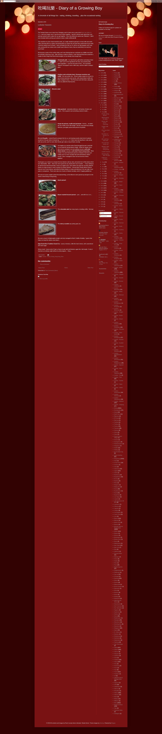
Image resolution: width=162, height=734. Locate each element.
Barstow (116, 110)
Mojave (116, 533)
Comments (104, 216)
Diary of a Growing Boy (106, 24)
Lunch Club (117, 514)
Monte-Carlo (117, 539)
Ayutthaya (116, 92)
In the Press (117, 462)
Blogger (113, 723)
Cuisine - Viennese (116, 395)
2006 (102, 195)
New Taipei (117, 545)
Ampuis (116, 75)
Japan (115, 470)
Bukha (116, 128)
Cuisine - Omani (118, 319)
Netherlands (117, 543)
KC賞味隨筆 (102, 239)
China (115, 147)
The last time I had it (65, 140)
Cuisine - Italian (118, 267)
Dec (103, 105)
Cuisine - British (118, 181)
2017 (102, 93)
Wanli (115, 696)
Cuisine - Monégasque (117, 302)
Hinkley (116, 449)
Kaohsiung (117, 474)
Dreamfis (101, 273)
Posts (102, 213)
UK (115, 675)
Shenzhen (117, 622)
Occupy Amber (118, 553)
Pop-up (116, 574)
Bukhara (116, 130)
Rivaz (115, 590)
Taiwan (116, 649)
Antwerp (116, 77)
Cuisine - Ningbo (118, 312)
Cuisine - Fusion (118, 219)
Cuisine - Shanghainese (118, 354)
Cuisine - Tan (117, 375)
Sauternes (117, 612)
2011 (102, 183)
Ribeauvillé (117, 584)
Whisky (116, 698)
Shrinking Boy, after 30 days (106, 154)
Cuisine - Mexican (119, 294)
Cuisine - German (119, 222)
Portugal (116, 576)
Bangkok (116, 106)
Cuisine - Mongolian (117, 305)
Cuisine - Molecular (116, 299)
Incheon (116, 464)
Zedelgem (117, 713)
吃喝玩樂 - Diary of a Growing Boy (70, 8)
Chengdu (116, 143)
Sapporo (116, 610)
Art (115, 81)
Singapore (117, 628)
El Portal (116, 418)
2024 (102, 77)
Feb (103, 175)
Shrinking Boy (118, 624)
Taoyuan (116, 653)
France (116, 426)
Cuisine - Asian (118, 169)
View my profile (43, 278)
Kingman (116, 484)
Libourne (116, 506)
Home (66, 267)
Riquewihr (116, 588)
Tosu (115, 663)
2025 (102, 75)
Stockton (116, 634)
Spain (115, 630)
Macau (116, 518)
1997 (102, 199)
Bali (115, 104)
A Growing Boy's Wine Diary (104, 226)
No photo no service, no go (105, 135)
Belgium (116, 118)
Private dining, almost (105, 114)
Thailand (116, 659)
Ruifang (116, 596)
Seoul (115, 616)
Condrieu (116, 153)
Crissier (116, 157)
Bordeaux (116, 122)
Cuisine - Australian (116, 172)
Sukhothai (116, 638)
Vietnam (116, 694)
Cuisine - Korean (118, 281)
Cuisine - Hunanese (117, 254)
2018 (102, 91)
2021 (102, 84)
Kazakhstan (117, 476)
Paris (115, 565)
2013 (102, 103)
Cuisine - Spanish (119, 365)
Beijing (116, 116)
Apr (103, 171)
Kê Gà (116, 478)
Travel (115, 671)
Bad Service (117, 98)
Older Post (90, 267)
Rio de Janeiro (118, 586)
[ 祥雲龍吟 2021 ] (103, 257)
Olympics (116, 557)
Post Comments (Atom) (51, 270)
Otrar (115, 563)
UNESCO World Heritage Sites (118, 678)
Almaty (116, 73)
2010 (102, 185)
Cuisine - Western (119, 401)
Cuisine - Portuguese (117, 336)
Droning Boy (117, 410)
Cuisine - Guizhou (119, 229)
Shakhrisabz (117, 618)
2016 (102, 96)
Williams (116, 700)
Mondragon (117, 537)
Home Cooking (118, 455)
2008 (102, 190)
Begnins (116, 114)
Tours (115, 667)
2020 (102, 86)
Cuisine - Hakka (118, 233)
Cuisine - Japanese (116, 271)
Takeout (116, 651)
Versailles (116, 690)
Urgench (116, 682)
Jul (103, 164)
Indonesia (116, 468)
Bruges (116, 124)
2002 (102, 197)
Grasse (116, 439)
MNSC (116, 531)
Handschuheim (118, 443)
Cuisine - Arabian (118, 162)
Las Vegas (117, 497)
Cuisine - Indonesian (117, 264)
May (103, 169)
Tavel (115, 657)
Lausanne (116, 504)
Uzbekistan (117, 686)
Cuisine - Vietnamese (117, 398)
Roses (116, 594)
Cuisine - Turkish (118, 380)
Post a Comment (44, 264)
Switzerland (117, 640)
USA (115, 684)
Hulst (115, 460)
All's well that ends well (105, 139)
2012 (102, 181)
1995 (102, 202)
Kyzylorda (116, 494)
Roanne (116, 592)
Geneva (116, 430)
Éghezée (116, 416)
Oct (103, 109)
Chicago (116, 145)
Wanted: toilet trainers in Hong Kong (105, 148)
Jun (103, 166)
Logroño (116, 508)
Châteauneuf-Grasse (118, 140)
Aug (103, 162)
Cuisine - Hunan (118, 250)
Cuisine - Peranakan (117, 326)
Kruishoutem (117, 491)
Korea (115, 488)
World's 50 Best (118, 704)
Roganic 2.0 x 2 (103, 249)
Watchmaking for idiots (105, 118)
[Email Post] (48, 255)
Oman (115, 558)
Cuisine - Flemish (118, 212)
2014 (102, 100)
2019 (102, 89)
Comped (116, 151)
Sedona (116, 614)
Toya (115, 669)
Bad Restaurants (118, 94)
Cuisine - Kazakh (118, 277)
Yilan (115, 708)
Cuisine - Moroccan (116, 309)
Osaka (116, 560)
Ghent (115, 432)
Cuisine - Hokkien (119, 240)
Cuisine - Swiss (118, 368)
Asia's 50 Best (118, 83)
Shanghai (116, 620)
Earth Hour (117, 414)
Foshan (116, 424)
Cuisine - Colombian (117, 203)
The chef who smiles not (105, 143)
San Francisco (118, 606)
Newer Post (41, 267)
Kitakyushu (117, 486)
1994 (102, 204)
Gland (115, 434)
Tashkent (116, 655)
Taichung (116, 642)
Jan (103, 178)
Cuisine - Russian (119, 339)
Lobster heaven (44, 25)
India (115, 466)
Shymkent (116, 626)
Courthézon (117, 155)
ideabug (102, 723)
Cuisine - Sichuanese (117, 358)
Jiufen (115, 472)
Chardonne (117, 134)
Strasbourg (117, 636)
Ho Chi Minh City (118, 451)
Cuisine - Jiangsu (118, 274)
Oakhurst (116, 551)
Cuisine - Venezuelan (117, 391)
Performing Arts (118, 567)
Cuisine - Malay (118, 291)
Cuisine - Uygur (118, 384)
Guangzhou (117, 441)
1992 (102, 206)
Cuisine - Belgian (118, 174)
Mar (103, 173)
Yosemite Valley (118, 710)
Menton (116, 524)
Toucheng (116, 665)
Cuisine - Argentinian (117, 166)
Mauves (116, 520)
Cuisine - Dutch (118, 205)
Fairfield (116, 422)
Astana (116, 86)
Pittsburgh (117, 572)
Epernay (116, 420)
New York (116, 547)
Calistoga (116, 132)
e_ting (101, 261)
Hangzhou (117, 445)
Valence (116, 688)
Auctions (116, 88)
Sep (103, 112)
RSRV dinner (102, 228)
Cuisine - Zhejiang (119, 404)
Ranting (116, 578)
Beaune (116, 112)
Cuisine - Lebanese (116, 285)
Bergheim (116, 120)
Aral (115, 79)
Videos (116, 692)
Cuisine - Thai (118, 377)
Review (116, 582)
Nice (115, 549)
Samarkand (117, 604)
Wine (62, 256)
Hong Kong (57, 256)
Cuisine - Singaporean (117, 362)
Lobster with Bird (105, 127)
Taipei (115, 647)
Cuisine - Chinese (119, 195)
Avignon (116, 90)
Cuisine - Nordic (118, 315)
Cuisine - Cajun (118, 185)
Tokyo (115, 661)
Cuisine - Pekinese (116, 323)
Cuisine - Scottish (118, 343)
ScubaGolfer (102, 268)
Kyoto (115, 492)
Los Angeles (117, 512)
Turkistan (116, 673)
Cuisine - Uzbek (118, 387)
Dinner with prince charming (105, 123)
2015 (102, 98)
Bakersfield (117, 102)
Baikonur (116, 100)
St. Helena (117, 632)
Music (115, 541)
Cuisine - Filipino (118, 209)
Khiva (115, 482)
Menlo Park (117, 522)
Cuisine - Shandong (117, 350)
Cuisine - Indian (118, 260)
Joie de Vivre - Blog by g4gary (103, 247)
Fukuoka (116, 428)
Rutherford (117, 598)
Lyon (115, 516)
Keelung (116, 480)
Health (116, 447)
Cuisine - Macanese (117, 288)
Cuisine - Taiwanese (117, 372)
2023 (102, 79)
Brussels (116, 126)
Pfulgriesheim (117, 570)
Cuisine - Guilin (118, 226)
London (116, 510)
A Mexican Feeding (104, 158)
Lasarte (116, 499)
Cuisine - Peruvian (119, 329)
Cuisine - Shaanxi (119, 346)
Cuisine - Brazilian (119, 178)
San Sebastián (118, 608)
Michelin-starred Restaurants (118, 527)
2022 (102, 82)
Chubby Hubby (103, 232)
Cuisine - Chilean (118, 192)
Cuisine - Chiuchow (116, 199)
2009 (102, 188)
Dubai (115, 412)
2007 (102, 192)
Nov (103, 107)
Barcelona (117, 108)
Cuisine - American (116, 159)
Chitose (116, 149)
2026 (102, 73)
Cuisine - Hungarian (117, 257)
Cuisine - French (47, 256)
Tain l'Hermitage (118, 644)
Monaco (116, 535)
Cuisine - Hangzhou (117, 237)
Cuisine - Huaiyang (116, 247)
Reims (116, 580)
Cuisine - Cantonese (117, 189)
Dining (52, 256)
